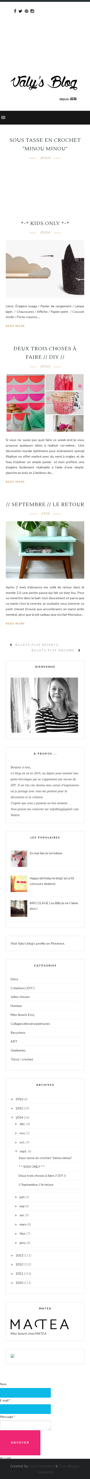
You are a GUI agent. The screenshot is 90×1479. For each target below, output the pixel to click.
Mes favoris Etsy (22, 1015)
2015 (20, 1108)
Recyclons (18, 1032)
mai (22, 1206)
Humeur (16, 1006)
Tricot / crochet (22, 1059)
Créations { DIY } (22, 988)
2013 (20, 1255)
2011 (20, 1273)
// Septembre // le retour (45, 504)
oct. (23, 1142)
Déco (14, 979)
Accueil (5, 1458)
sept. (24, 1151)
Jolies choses (20, 997)
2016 (20, 1099)
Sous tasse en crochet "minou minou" (45, 1158)
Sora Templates (41, 1466)
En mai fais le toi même (46, 853)
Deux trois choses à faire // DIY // (42, 1175)
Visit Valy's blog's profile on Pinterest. (38, 943)
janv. (23, 1243)
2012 (20, 1264)
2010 (20, 1283)
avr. (22, 1215)
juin (22, 1197)
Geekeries (18, 1050)
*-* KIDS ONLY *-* (45, 223)
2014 (20, 1117)
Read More (15, 325)
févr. (23, 1233)
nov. (23, 1133)
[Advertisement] (45, 29)
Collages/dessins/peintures (30, 1024)
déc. (23, 1124)
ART (14, 1041)
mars (23, 1224)
